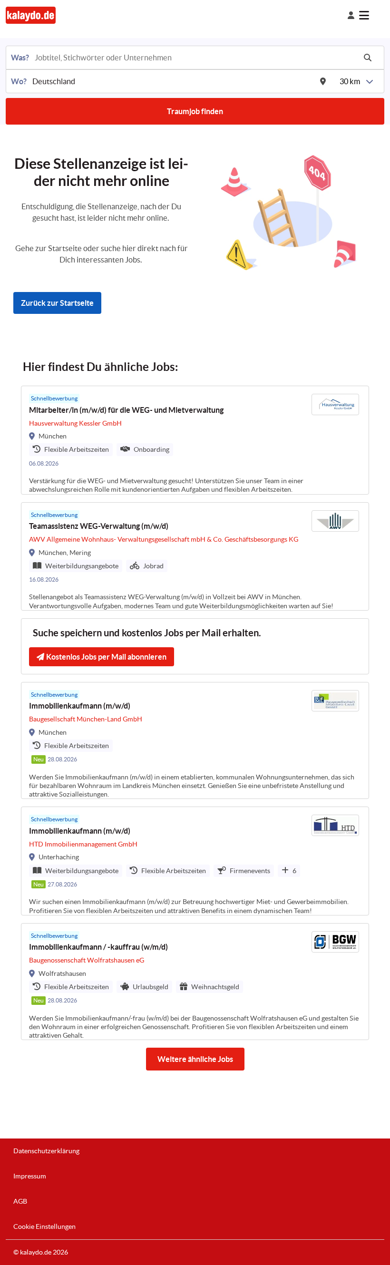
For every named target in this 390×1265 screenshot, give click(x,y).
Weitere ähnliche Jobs (195, 1059)
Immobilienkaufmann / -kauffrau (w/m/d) (98, 947)
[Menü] (371, 15)
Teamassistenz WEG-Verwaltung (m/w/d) (98, 526)
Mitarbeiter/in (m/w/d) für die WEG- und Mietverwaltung (126, 410)
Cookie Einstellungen (44, 1226)
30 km (350, 81)
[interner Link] (31, 15)
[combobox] (194, 57)
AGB (20, 1201)
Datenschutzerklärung (46, 1151)
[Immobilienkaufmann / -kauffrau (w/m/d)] (195, 982)
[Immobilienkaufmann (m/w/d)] (195, 740)
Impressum (29, 1176)
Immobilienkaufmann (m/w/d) (79, 705)
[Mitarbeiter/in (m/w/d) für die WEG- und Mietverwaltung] (195, 440)
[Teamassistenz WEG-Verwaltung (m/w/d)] (195, 556)
